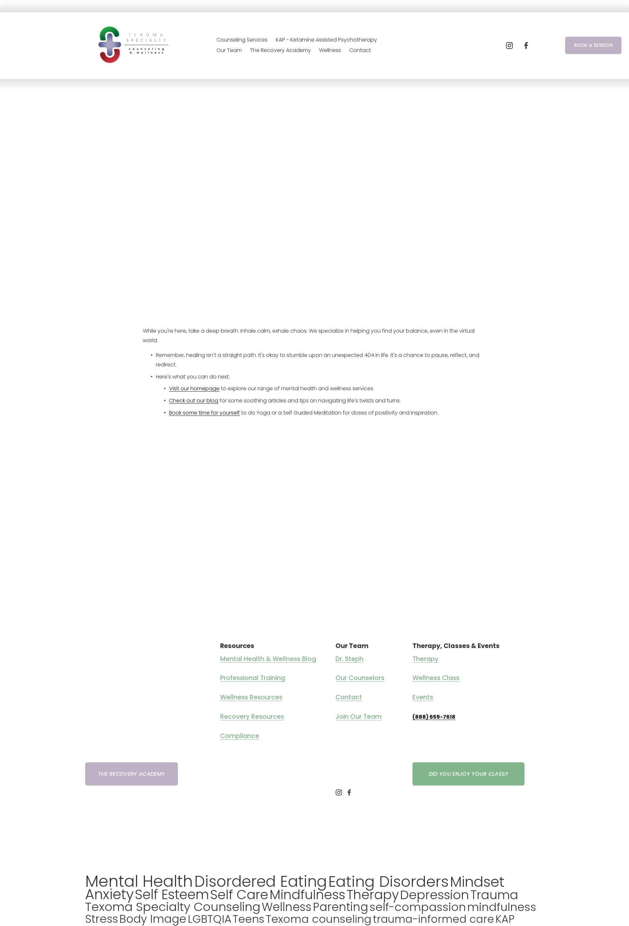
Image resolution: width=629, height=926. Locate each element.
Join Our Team (358, 717)
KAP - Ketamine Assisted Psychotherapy (326, 40)
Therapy (425, 659)
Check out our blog (193, 400)
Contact (360, 50)
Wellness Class (435, 678)
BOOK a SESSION (593, 45)
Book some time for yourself (204, 413)
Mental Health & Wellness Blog (268, 659)
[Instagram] (509, 45)
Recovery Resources (252, 717)
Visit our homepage (194, 388)
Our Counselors (359, 678)
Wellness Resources (251, 697)
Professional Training (252, 678)
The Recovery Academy (280, 50)
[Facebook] (526, 45)
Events (422, 697)
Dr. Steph (349, 659)
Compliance (239, 736)
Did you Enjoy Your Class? (468, 774)
